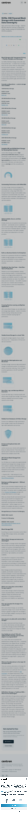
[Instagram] (6, 775)
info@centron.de (13, 771)
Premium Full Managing (10, 492)
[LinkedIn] (3, 775)
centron (6, 2)
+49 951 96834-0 (5, 771)
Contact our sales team (16, 36)
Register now (5, 105)
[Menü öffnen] (25, 2)
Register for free (6, 36)
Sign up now (5, 114)
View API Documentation (8, 478)
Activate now (5, 134)
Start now (4, 124)
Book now (4, 95)
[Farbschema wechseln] (22, 2)
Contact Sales (8, 745)
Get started (4, 144)
